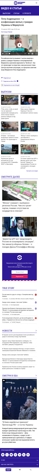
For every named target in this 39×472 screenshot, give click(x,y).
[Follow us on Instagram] (15, 454)
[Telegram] (19, 469)
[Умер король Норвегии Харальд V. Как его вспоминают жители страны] (29, 100)
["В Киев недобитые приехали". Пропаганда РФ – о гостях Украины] (19, 399)
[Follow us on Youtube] (11, 454)
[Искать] (30, 469)
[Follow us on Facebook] (3, 454)
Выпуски (6, 13)
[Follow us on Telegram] (19, 454)
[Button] (6, 78)
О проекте (27, 13)
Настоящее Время (6, 32)
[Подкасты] (28, 454)
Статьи (16, 13)
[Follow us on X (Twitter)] (7, 454)
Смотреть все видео (32, 171)
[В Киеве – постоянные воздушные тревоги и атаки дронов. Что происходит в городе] (9, 126)
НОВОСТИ (7, 330)
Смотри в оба (10, 375)
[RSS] (23, 454)
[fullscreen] (36, 53)
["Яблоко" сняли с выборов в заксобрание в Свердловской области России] (29, 126)
